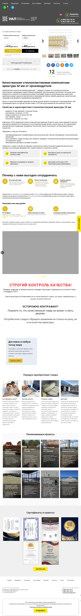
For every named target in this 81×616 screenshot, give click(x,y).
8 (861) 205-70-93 (68, 21)
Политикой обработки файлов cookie (41, 607)
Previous (43, 41)
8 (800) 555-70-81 (68, 19)
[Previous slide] (2, 252)
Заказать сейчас (15, 361)
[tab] (37, 276)
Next (78, 41)
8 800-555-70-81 (7, 216)
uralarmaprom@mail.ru (69, 592)
